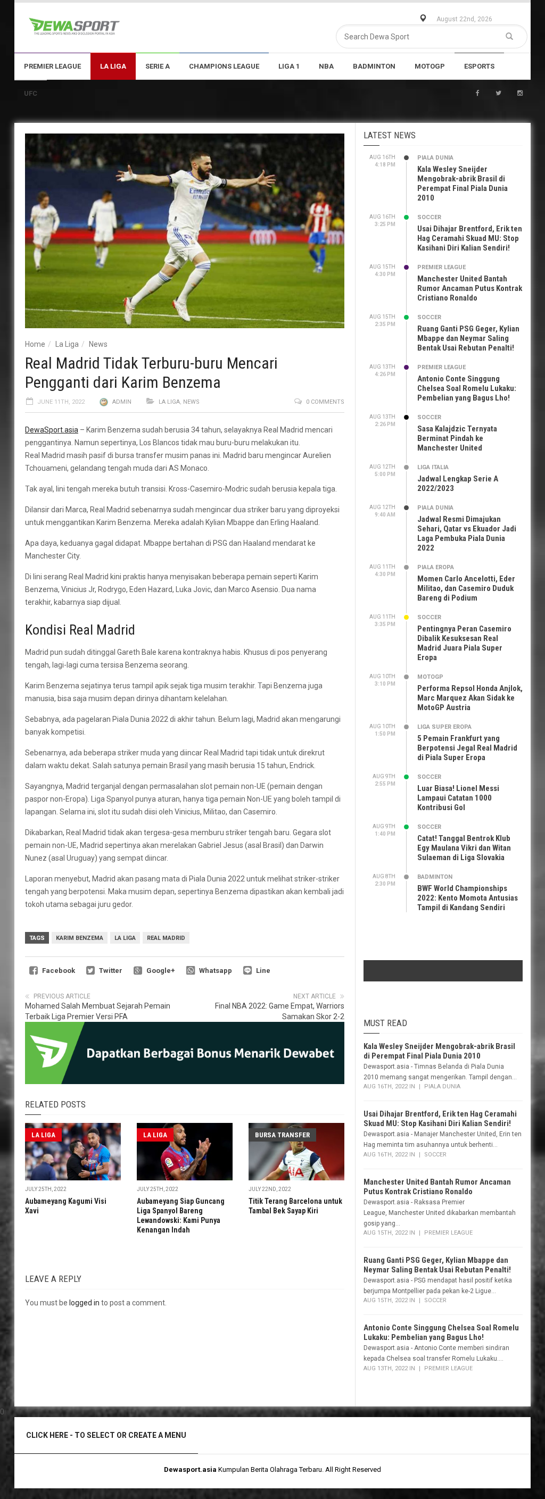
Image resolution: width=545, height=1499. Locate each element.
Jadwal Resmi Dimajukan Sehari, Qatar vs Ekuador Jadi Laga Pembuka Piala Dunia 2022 (466, 533)
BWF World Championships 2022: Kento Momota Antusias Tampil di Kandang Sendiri (467, 898)
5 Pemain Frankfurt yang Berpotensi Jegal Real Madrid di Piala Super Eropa (467, 748)
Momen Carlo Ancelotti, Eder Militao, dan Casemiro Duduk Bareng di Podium (466, 588)
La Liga (113, 66)
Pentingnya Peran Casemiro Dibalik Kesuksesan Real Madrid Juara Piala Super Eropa (464, 643)
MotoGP (430, 66)
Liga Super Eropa (444, 726)
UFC (30, 93)
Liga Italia (433, 467)
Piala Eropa (435, 567)
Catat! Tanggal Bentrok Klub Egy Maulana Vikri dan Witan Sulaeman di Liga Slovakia (464, 848)
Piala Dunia (435, 157)
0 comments (325, 401)
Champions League (224, 66)
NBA (326, 66)
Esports (479, 66)
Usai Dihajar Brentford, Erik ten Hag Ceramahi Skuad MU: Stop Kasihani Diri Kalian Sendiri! (469, 238)
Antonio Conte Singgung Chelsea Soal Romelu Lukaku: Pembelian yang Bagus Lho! (466, 388)
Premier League (52, 66)
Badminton (374, 66)
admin (121, 401)
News (98, 344)
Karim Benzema (79, 938)
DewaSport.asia (51, 430)
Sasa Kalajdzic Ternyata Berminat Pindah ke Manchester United (457, 438)
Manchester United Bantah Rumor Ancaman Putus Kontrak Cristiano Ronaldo (469, 288)
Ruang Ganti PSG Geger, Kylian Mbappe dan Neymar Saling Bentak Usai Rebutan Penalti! (468, 338)
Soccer (429, 217)
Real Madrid (166, 938)
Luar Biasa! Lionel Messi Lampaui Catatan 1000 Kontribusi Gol (458, 798)
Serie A (157, 66)
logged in (84, 1302)
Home (35, 344)
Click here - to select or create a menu (106, 1435)
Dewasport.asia (190, 1469)
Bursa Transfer (282, 1135)
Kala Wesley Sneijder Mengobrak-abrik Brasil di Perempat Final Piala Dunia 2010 (462, 183)
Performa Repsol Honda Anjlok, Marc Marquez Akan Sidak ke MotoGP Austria (470, 698)
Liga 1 (289, 66)
